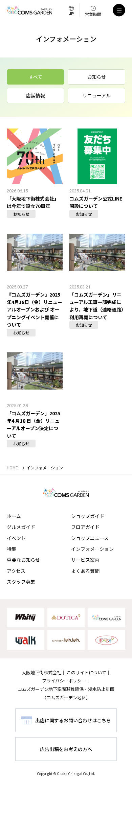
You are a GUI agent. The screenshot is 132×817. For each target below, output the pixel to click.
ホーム (14, 516)
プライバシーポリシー (64, 680)
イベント (16, 538)
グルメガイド (21, 526)
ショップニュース (90, 538)
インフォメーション (92, 548)
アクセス (16, 570)
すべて (35, 76)
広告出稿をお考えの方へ (66, 749)
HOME (12, 467)
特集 (11, 548)
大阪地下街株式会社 (41, 672)
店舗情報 (35, 95)
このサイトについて (86, 672)
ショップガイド (87, 516)
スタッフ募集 (21, 581)
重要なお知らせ (23, 559)
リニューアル (97, 95)
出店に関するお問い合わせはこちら (73, 720)
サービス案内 (85, 559)
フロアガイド (85, 526)
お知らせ (96, 76)
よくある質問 (85, 570)
